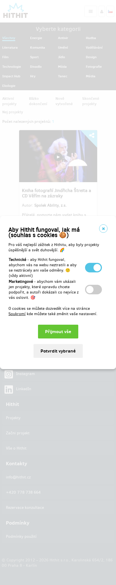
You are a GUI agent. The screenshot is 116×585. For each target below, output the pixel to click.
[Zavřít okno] (103, 228)
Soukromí (17, 314)
